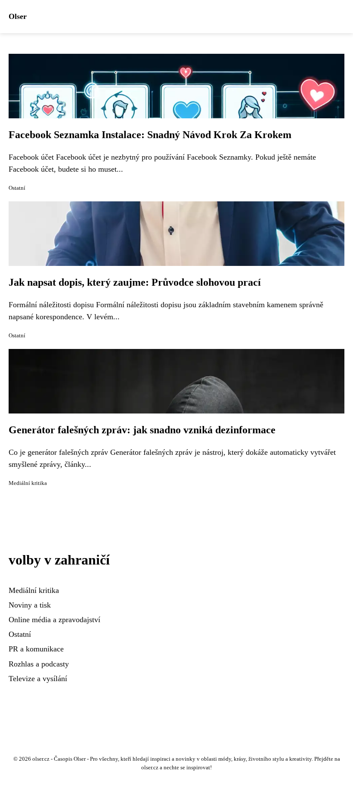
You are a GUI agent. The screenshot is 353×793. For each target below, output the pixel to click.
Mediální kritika (28, 483)
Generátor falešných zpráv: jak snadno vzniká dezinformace (142, 429)
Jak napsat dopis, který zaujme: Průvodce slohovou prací (135, 282)
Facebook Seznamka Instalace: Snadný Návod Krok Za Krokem (150, 134)
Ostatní (17, 188)
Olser (18, 16)
